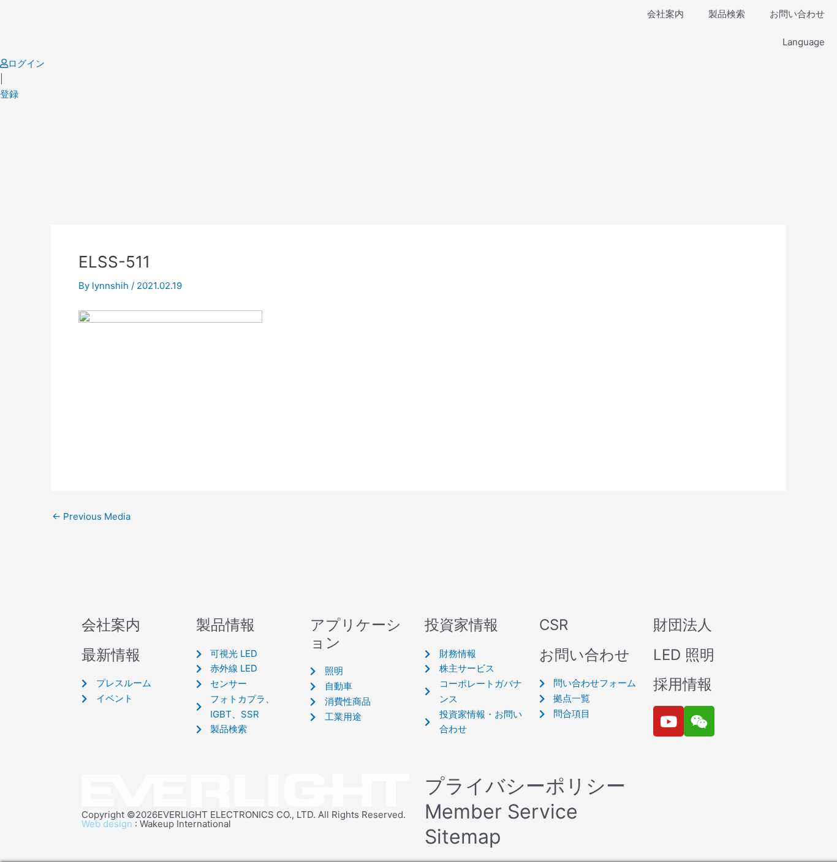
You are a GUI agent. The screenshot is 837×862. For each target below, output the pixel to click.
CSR (553, 625)
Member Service (501, 811)
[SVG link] (246, 791)
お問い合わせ (797, 14)
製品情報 (225, 625)
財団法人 (682, 625)
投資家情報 (461, 625)
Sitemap (463, 837)
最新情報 (110, 655)
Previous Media (91, 516)
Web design (106, 824)
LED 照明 (683, 655)
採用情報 (682, 684)
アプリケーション (355, 633)
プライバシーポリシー (525, 786)
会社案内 (665, 14)
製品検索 (726, 14)
